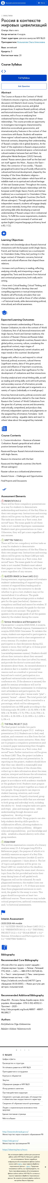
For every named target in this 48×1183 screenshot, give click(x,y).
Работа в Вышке (9, 1118)
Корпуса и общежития (12, 1076)
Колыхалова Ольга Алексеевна (31, 42)
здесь (20, 1164)
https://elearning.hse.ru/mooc (15, 1149)
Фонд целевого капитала (13, 1088)
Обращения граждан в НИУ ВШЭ (16, 1084)
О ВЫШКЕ (7, 1055)
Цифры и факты (9, 1059)
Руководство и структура (13, 1063)
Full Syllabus (24, 77)
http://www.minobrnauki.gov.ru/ (15, 1131)
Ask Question (24, 86)
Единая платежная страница (14, 1114)
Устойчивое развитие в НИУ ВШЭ (17, 1067)
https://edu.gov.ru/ (10, 1140)
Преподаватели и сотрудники (15, 1071)
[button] (16, 1050)
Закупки (6, 1080)
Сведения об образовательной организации (21, 1103)
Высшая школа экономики (16, 3)
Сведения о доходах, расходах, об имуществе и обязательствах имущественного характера (22, 1098)
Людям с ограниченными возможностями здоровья (20, 1108)
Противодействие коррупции (15, 1092)
